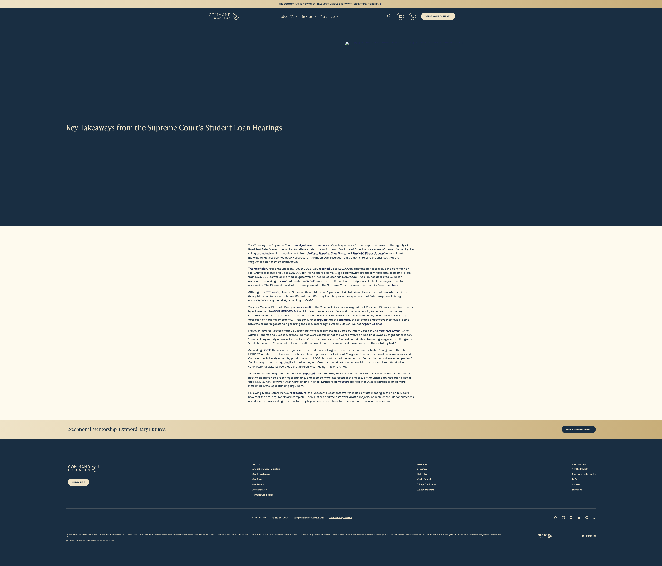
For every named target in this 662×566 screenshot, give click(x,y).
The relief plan (257, 268)
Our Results (258, 484)
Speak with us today (579, 429)
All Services (423, 468)
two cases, (273, 292)
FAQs (574, 479)
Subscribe (78, 482)
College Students (425, 489)
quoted (285, 362)
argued (322, 319)
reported (309, 373)
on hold (310, 281)
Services (307, 16)
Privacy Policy (259, 489)
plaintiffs (344, 319)
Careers (576, 484)
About (256, 464)
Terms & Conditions (262, 494)
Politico (312, 253)
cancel (326, 268)
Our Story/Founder (262, 474)
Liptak (267, 350)
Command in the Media (584, 474)
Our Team (257, 479)
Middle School (424, 479)
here (395, 285)
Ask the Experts (580, 468)
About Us (287, 16)
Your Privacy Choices (340, 517)
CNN (283, 281)
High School (423, 474)
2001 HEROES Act (285, 311)
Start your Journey (438, 16)
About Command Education (266, 468)
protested (263, 253)
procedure (299, 393)
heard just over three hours (311, 245)
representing (305, 307)
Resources (327, 16)
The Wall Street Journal (368, 253)
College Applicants (426, 484)
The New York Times (386, 330)
